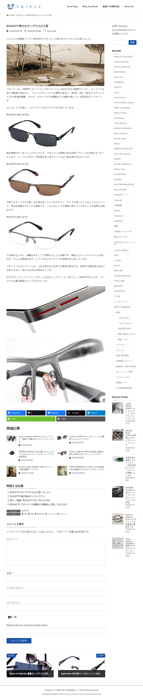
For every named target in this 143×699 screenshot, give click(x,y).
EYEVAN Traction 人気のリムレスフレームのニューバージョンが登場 (130, 494)
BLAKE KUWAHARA (123, 128)
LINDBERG (119, 82)
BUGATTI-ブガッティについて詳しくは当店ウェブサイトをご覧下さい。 (43, 277)
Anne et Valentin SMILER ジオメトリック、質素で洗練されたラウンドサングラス (36, 439)
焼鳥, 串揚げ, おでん (127, 334)
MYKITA (117, 87)
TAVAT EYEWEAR (122, 108)
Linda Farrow (120, 97)
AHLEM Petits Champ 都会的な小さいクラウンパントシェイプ (131, 438)
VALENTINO (119, 291)
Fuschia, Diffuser (121, 250)
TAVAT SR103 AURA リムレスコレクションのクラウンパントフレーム (130, 411)
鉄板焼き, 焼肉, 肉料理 (126, 366)
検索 (132, 42)
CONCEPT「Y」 (121, 195)
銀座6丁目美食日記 (122, 307)
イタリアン (121, 345)
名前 (9, 573)
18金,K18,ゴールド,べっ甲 (124, 243)
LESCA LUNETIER (122, 67)
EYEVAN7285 (120, 174)
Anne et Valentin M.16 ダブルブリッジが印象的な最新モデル (131, 521)
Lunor (116, 92)
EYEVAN (117, 179)
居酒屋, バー (121, 382)
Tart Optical (119, 118)
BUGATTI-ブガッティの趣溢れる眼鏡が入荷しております (38, 504)
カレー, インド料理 (124, 372)
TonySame (118, 216)
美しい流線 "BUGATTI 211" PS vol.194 (30, 500)
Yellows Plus (119, 169)
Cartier (117, 265)
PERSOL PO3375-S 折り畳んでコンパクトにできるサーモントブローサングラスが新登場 (36, 454)
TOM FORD (119, 281)
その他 (117, 296)
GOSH (117, 211)
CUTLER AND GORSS (124, 103)
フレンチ (120, 350)
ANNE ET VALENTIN (123, 56)
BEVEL (117, 143)
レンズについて (121, 301)
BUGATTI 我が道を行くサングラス (27, 496)
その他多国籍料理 (124, 388)
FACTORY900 (120, 190)
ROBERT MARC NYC (123, 149)
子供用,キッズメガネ (123, 231)
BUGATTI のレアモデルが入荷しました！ (31, 492)
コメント (12, 539)
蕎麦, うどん (123, 339)
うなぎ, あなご (124, 318)
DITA (116, 255)
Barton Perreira (120, 133)
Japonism (118, 200)
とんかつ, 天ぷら (125, 323)
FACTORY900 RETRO (124, 184)
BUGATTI (25, 511)
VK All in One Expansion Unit (90, 694)
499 (32, 514)
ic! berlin (117, 260)
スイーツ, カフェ (123, 377)
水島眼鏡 (118, 205)
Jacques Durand (121, 62)
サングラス (52, 514)
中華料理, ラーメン (124, 361)
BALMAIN (118, 286)
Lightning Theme (70, 694)
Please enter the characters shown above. (27, 625)
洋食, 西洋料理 (122, 355)
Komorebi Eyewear (122, 154)
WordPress (56, 694)
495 (25, 514)
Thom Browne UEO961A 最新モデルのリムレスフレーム (130, 545)
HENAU (117, 159)
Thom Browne (120, 123)
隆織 (116, 226)
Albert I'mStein (120, 113)
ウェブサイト (13, 603)
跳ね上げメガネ (121, 237)
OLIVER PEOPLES (122, 276)
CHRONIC (118, 221)
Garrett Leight (120, 138)
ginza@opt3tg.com (121, 30)
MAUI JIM (118, 271)
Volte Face (118, 77)
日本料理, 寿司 (124, 328)
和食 (118, 312)
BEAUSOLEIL (120, 72)
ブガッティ (63, 514)
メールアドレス (15, 588)
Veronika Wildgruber (123, 164)
